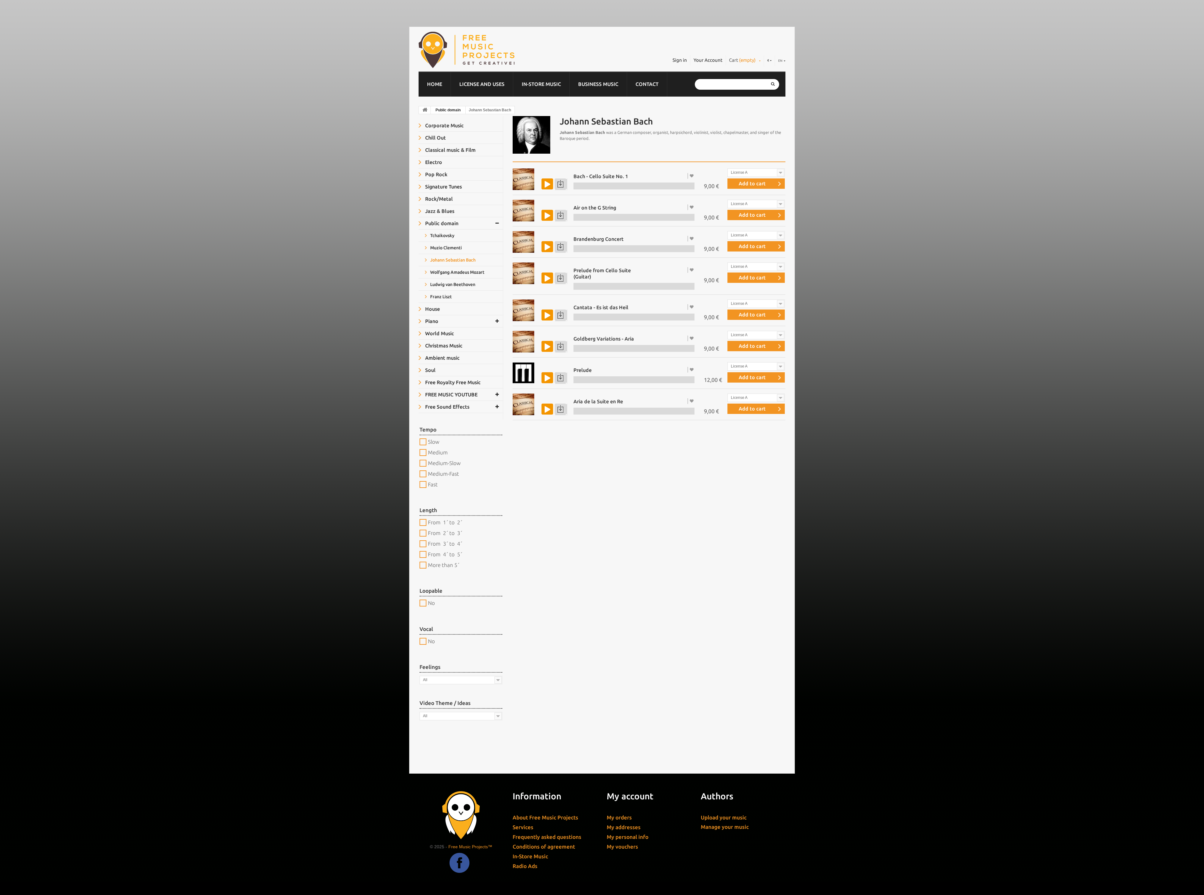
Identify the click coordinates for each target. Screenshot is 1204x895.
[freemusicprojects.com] (495, 50)
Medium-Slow (444, 463)
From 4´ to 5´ (445, 554)
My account (630, 796)
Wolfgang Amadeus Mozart (456, 272)
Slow (433, 442)
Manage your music (725, 827)
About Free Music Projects (545, 817)
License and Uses (481, 84)
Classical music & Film (450, 150)
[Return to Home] (425, 110)
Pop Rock (435, 174)
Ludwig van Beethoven (452, 284)
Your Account (708, 60)
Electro (433, 162)
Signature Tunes (443, 186)
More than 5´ (443, 565)
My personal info (627, 837)
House (432, 309)
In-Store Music (541, 84)
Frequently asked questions (547, 837)
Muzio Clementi (445, 247)
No (431, 603)
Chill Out (435, 137)
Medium (438, 452)
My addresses (624, 827)
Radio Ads (525, 866)
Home (434, 84)
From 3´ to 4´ (445, 544)
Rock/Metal (438, 199)
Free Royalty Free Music (452, 382)
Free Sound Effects (446, 407)
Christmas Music (443, 345)
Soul (430, 370)
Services (523, 827)
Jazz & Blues (439, 211)
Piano (431, 321)
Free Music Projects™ (470, 846)
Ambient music (442, 358)
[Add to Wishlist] (692, 176)
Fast (433, 484)
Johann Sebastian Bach (452, 259)
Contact (647, 84)
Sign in (680, 60)
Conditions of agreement (544, 847)
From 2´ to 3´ (445, 533)
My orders (619, 817)
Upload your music (724, 817)
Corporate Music (444, 125)
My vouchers (622, 847)
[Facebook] (459, 867)
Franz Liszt (440, 296)
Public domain (448, 110)
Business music (598, 84)
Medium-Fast (443, 474)
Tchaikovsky (441, 235)
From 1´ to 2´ (445, 522)
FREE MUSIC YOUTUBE (451, 394)
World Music (439, 333)
